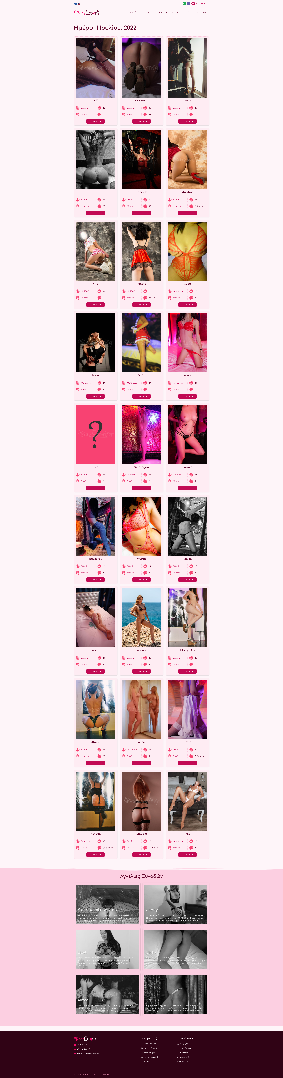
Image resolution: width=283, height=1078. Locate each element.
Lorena (187, 375)
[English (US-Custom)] (79, 3)
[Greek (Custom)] (75, 3)
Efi (95, 192)
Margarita (187, 650)
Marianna (141, 100)
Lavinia (187, 467)
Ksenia (187, 100)
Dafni (141, 375)
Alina (141, 742)
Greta (188, 742)
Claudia (141, 833)
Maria (187, 558)
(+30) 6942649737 (202, 3)
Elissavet (95, 558)
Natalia (95, 833)
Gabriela (141, 192)
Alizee (95, 742)
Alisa (187, 283)
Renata (141, 283)
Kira (95, 283)
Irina (95, 375)
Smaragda (141, 467)
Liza (95, 467)
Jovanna (141, 650)
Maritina (187, 192)
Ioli (95, 100)
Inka (187, 833)
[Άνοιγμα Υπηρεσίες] (166, 12)
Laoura (95, 650)
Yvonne (141, 558)
